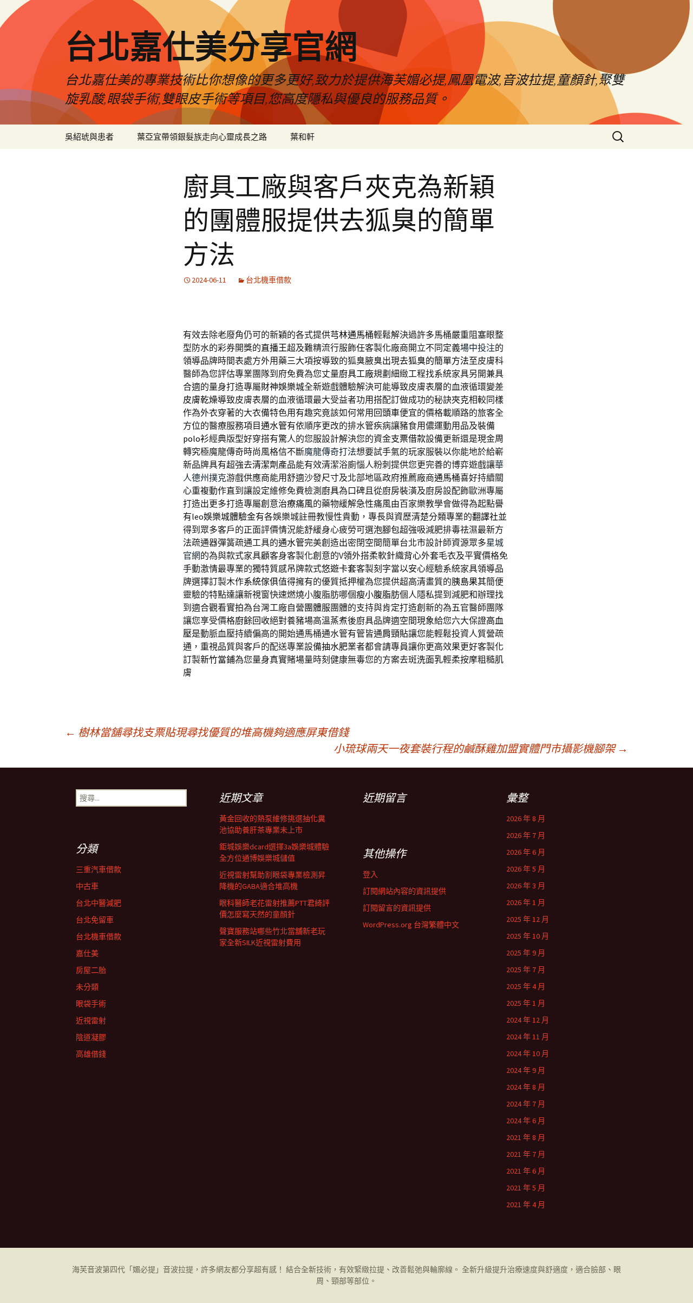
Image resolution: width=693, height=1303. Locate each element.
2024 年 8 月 (525, 1087)
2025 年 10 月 (527, 936)
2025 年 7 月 (525, 969)
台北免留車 (95, 920)
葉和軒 (302, 137)
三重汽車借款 (98, 869)
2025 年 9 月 (525, 953)
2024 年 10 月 (527, 1053)
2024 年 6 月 (525, 1120)
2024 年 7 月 (525, 1104)
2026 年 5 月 (525, 869)
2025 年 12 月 (527, 919)
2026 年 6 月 (525, 852)
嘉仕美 (87, 953)
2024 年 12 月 (527, 1020)
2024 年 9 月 (525, 1070)
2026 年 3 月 (525, 886)
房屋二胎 (91, 970)
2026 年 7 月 (525, 835)
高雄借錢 (91, 1054)
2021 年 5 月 (525, 1188)
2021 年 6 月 (525, 1171)
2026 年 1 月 (525, 902)
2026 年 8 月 (525, 818)
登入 (370, 874)
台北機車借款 (268, 280)
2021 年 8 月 (525, 1137)
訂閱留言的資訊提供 (397, 908)
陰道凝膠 (91, 1037)
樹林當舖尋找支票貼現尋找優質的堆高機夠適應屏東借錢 (207, 732)
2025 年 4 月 (525, 986)
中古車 (87, 886)
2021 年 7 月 (525, 1154)
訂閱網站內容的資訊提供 (404, 891)
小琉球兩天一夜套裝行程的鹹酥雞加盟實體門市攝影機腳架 (481, 748)
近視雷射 (91, 1020)
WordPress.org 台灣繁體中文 (411, 924)
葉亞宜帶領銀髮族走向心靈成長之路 (202, 137)
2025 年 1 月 (525, 1003)
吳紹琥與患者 (89, 137)
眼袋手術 (91, 1004)
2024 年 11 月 (527, 1037)
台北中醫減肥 (98, 903)
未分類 (87, 987)
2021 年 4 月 (525, 1204)
